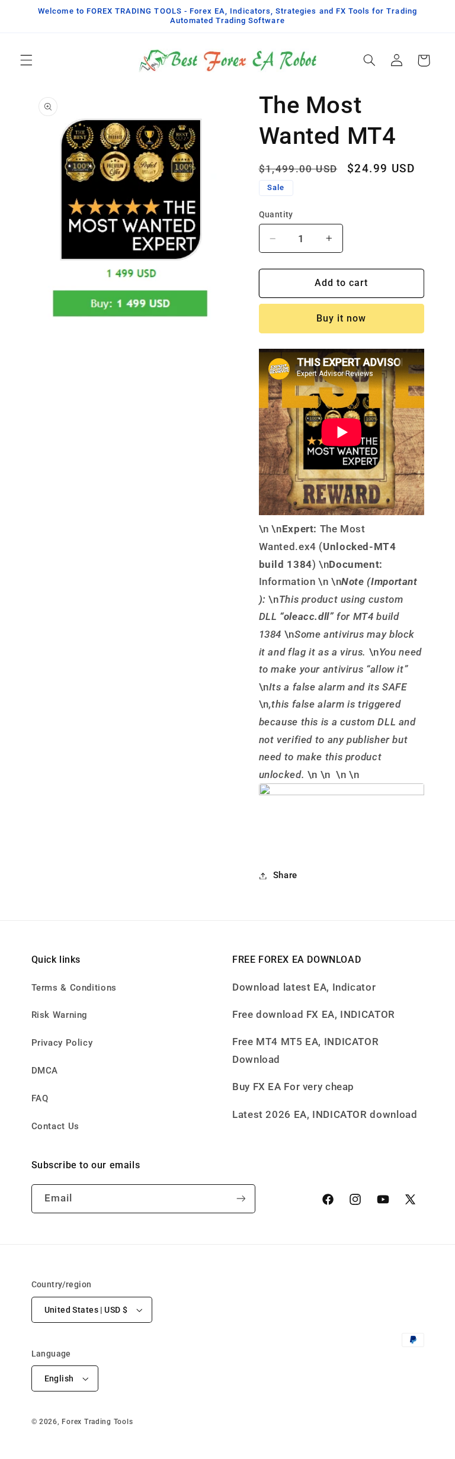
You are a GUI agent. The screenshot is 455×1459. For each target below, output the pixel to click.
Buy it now (341, 318)
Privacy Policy (62, 1042)
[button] (26, 60)
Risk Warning (59, 1015)
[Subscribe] (240, 1198)
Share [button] (285, 875)
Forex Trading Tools (97, 1422)
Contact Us (55, 1126)
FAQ (40, 1098)
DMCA (45, 1070)
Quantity (276, 214)
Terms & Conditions (74, 987)
